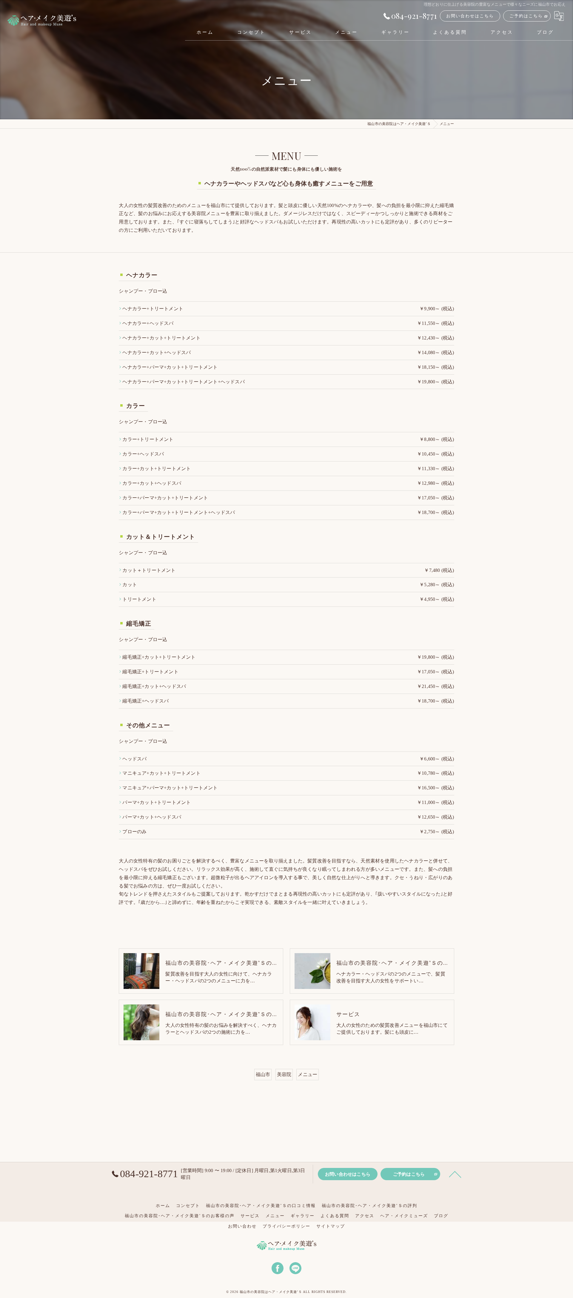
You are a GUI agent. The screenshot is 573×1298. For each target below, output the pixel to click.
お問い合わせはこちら (470, 16)
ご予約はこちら (526, 16)
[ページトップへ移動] (455, 1174)
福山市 (263, 1074)
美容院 (284, 1074)
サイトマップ (330, 1226)
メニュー (307, 1074)
